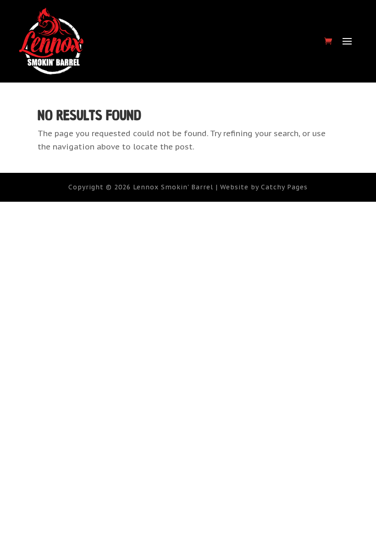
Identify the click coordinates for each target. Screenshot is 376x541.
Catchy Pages (284, 187)
